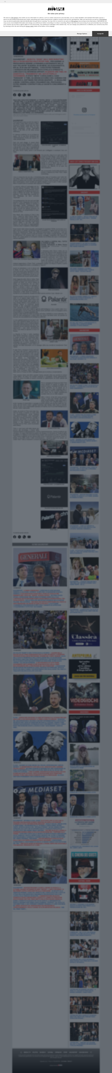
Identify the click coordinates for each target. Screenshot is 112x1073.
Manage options (82, 33)
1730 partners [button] (14, 17)
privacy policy (30, 26)
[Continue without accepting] (5, 1)
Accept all (100, 33)
